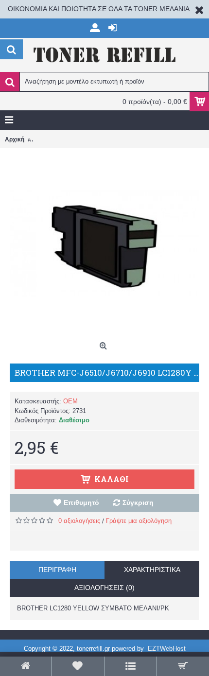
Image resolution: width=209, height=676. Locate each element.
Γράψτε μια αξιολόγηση (139, 520)
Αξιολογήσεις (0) (104, 587)
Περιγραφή (57, 569)
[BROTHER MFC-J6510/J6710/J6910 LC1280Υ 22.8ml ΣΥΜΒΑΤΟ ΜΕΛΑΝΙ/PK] (104, 243)
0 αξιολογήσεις (79, 520)
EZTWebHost (167, 648)
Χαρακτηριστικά (152, 569)
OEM (70, 401)
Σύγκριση (138, 502)
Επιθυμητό (81, 502)
